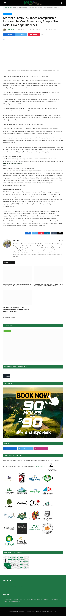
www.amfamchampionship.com (12, 163)
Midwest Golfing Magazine (14, 587)
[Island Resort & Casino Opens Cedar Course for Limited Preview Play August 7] (17, 274)
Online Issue (7, 330)
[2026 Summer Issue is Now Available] (33, 345)
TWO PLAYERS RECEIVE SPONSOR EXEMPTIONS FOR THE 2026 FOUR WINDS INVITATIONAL (48, 285)
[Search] (61, 3)
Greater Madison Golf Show (50, 611)
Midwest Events (8, 13)
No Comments (40, 29)
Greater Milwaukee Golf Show (34, 611)
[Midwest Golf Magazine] (33, 3)
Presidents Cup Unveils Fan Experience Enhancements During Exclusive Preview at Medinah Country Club (16, 309)
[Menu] (5, 3)
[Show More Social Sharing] (42, 34)
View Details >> (40, 466)
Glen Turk (11, 29)
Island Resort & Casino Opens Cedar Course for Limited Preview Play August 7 (17, 285)
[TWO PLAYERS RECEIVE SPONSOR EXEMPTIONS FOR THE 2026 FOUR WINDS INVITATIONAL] (48, 274)
